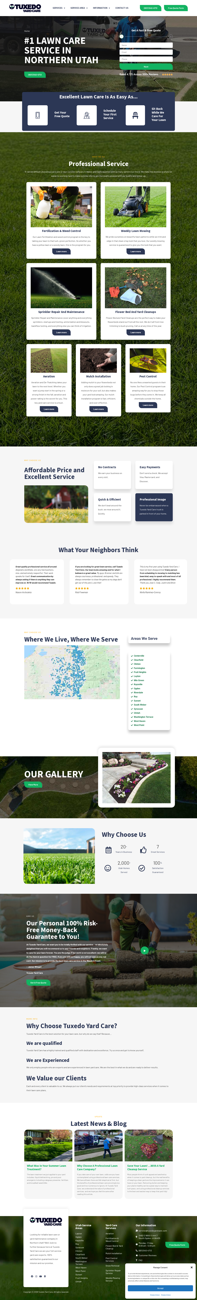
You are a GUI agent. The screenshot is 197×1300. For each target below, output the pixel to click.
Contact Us (121, 8)
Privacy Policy (155, 1295)
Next (146, 66)
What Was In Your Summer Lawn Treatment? (46, 1167)
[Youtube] (40, 1276)
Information (100, 8)
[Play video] (145, 950)
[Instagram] (36, 1276)
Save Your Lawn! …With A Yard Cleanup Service (145, 1167)
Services (57, 8)
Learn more (61, 251)
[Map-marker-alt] (45, 1276)
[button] (191, 1267)
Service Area (77, 8)
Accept (160, 1288)
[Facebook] (32, 1276)
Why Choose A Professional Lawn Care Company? (97, 1167)
